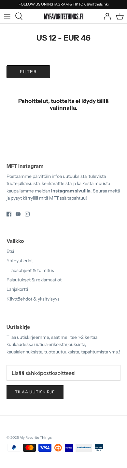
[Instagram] (27, 214)
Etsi (10, 251)
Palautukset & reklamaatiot (34, 280)
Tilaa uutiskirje (35, 391)
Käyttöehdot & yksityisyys (33, 299)
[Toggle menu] (7, 16)
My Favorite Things (35, 437)
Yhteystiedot (20, 261)
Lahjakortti (17, 289)
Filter (28, 72)
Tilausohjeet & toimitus (30, 270)
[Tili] (105, 16)
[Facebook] (9, 214)
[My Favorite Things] (63, 15)
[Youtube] (18, 214)
